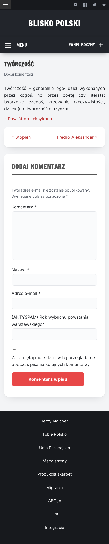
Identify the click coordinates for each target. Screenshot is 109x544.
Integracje (54, 527)
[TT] (94, 4)
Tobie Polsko (54, 434)
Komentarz (24, 207)
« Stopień (21, 137)
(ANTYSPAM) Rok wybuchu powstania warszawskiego (50, 320)
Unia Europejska (54, 447)
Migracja (54, 487)
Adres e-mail (26, 293)
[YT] (75, 4)
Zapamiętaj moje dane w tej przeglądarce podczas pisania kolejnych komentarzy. (53, 361)
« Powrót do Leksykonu (28, 118)
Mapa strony (55, 460)
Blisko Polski (54, 23)
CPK (55, 514)
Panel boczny (82, 45)
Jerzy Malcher (54, 421)
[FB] (84, 4)
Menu (21, 45)
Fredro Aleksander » (77, 137)
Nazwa (20, 269)
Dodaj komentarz (18, 74)
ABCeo (54, 500)
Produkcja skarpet (54, 474)
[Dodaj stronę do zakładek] (104, 4)
